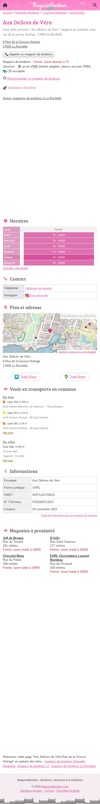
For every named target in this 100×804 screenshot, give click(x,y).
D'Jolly (55, 538)
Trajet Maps (77, 376)
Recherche (95, 5)
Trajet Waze (28, 376)
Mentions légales (31, 790)
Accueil (5, 5)
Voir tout (8, 432)
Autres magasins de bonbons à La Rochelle (32, 98)
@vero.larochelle (38, 295)
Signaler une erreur (15, 268)
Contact (49, 790)
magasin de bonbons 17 (33, 766)
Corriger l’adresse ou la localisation (77, 352)
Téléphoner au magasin (38, 288)
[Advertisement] (50, 158)
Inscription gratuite (68, 790)
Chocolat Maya (13, 556)
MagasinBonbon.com (55, 786)
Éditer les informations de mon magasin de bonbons (69, 515)
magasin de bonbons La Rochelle (73, 766)
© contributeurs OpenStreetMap (79, 316)
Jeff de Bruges (13, 538)
